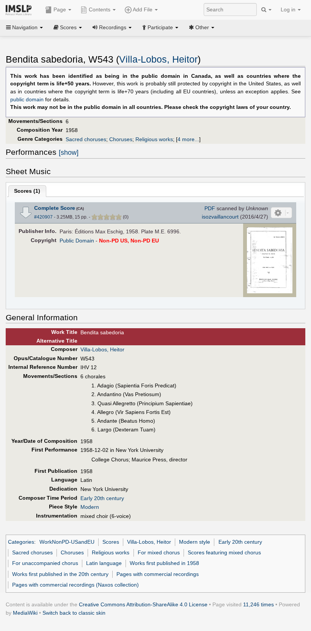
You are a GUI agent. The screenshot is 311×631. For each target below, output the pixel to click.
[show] (69, 152)
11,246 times (258, 604)
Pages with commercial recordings (157, 574)
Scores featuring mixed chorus (224, 552)
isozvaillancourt (220, 217)
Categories (21, 542)
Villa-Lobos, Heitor (158, 59)
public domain (27, 99)
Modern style (194, 542)
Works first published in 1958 (164, 563)
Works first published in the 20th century (60, 574)
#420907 (43, 217)
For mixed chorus (159, 552)
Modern (89, 507)
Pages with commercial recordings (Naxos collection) (75, 585)
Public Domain (77, 241)
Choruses (120, 139)
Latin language (104, 563)
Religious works (154, 139)
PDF (209, 208)
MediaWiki (25, 613)
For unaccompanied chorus (45, 563)
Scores (110, 542)
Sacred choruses (86, 139)
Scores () (27, 191)
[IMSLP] (20, 9)
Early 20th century (102, 498)
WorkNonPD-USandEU (66, 542)
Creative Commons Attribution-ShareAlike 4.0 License (143, 604)
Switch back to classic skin (73, 613)
